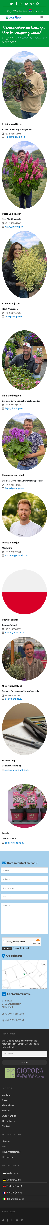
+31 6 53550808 (12, 133)
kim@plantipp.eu (13, 316)
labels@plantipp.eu (14, 842)
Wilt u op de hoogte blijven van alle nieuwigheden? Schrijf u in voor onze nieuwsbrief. (20, 1043)
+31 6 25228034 (12, 552)
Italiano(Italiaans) (15, 1198)
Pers (20, 11)
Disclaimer (7, 1156)
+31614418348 (12, 695)
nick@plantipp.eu (13, 698)
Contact (25, 11)
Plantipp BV (11, 1212)
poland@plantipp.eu (14, 632)
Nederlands (12, 1173)
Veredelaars (8, 1105)
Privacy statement (11, 1151)
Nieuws (6, 1141)
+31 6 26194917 (12, 405)
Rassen (5, 1100)
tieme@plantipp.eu (14, 488)
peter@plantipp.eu (14, 226)
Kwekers (6, 1110)
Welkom (6, 1094)
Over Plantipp (9, 11)
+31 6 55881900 (12, 223)
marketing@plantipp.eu (16, 555)
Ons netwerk (15, 11)
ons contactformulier (32, 38)
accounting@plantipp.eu (16, 769)
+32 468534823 (12, 313)
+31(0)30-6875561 (14, 1020)
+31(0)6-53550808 (14, 1013)
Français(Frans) (14, 1192)
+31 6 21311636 (12, 484)
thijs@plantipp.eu (13, 408)
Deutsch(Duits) (14, 1179)
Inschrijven (24, 1062)
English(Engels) (14, 1186)
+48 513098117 (12, 629)
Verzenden (7, 948)
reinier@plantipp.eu (14, 136)
